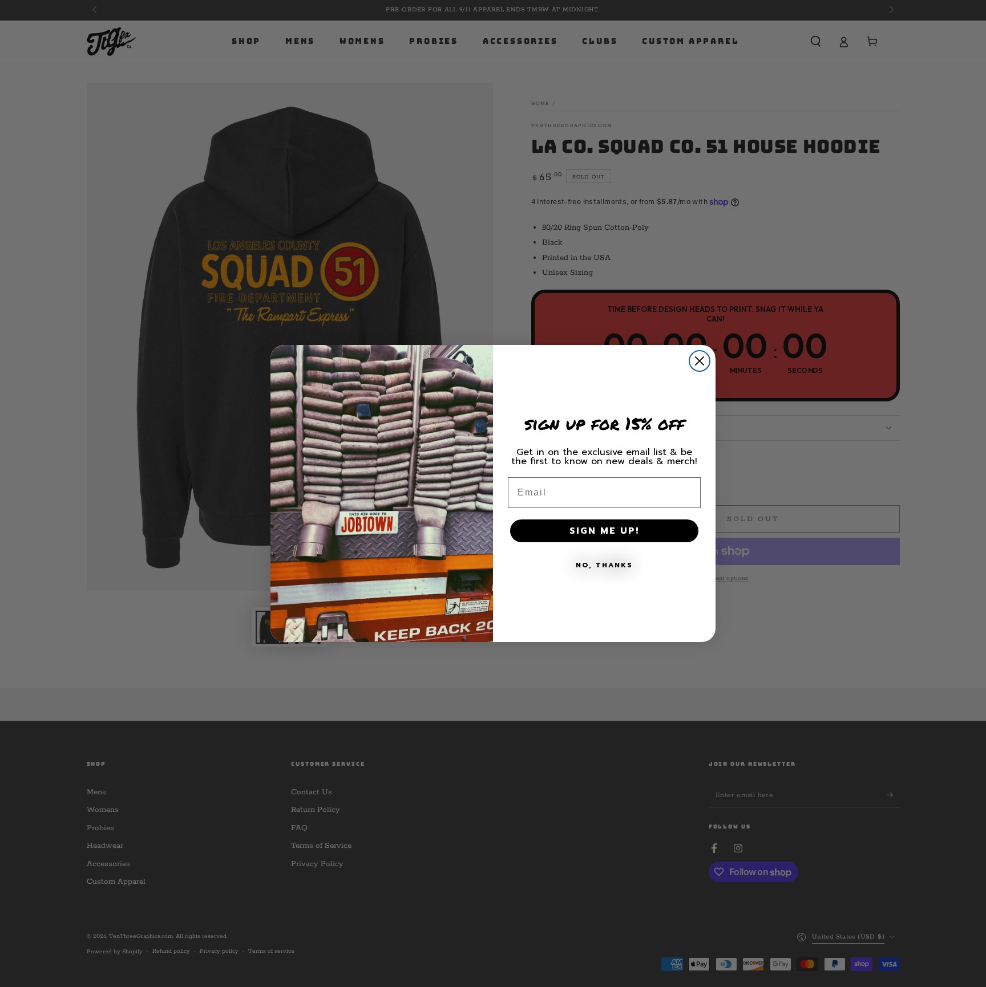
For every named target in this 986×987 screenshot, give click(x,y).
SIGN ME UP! (604, 531)
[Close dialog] (699, 361)
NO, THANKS (604, 565)
